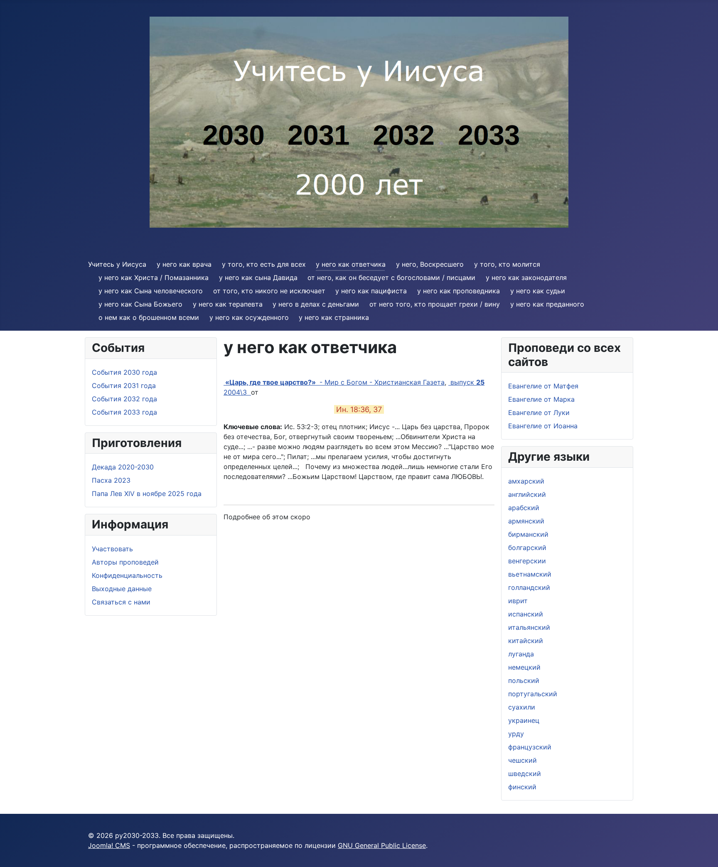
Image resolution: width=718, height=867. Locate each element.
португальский (532, 694)
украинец (523, 720)
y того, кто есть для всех (264, 264)
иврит (518, 601)
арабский (523, 507)
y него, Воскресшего (430, 264)
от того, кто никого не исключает (269, 291)
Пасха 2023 (111, 480)
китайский (525, 640)
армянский (526, 521)
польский (523, 680)
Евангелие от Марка (541, 399)
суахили (521, 707)
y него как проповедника (458, 291)
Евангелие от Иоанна (543, 426)
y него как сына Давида (258, 277)
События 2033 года (124, 412)
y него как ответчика (351, 264)
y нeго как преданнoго (547, 304)
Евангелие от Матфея (543, 386)
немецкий (524, 667)
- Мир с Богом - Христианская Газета (334, 382)
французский (529, 747)
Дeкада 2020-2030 (123, 467)
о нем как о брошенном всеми (148, 317)
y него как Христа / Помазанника (153, 277)
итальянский (529, 627)
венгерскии (527, 561)
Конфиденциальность (127, 575)
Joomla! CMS (109, 845)
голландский (529, 587)
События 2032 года (124, 399)
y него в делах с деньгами (316, 304)
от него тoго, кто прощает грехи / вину (434, 304)
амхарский (526, 481)
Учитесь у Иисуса (117, 264)
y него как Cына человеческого (150, 291)
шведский (524, 773)
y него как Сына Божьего (140, 304)
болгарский (527, 547)
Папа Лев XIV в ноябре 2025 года (147, 493)
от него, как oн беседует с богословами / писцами (391, 277)
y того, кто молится (507, 264)
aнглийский (527, 494)
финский (522, 787)
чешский (522, 760)
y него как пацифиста (371, 291)
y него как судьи (537, 291)
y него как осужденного (249, 317)
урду (516, 733)
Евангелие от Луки (539, 412)
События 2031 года (124, 385)
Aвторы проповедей (125, 562)
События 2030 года (124, 372)
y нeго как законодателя (526, 277)
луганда (521, 654)
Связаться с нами (121, 602)
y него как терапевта (228, 304)
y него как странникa (334, 317)
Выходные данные (122, 589)
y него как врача (184, 264)
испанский (525, 614)
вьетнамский (529, 574)
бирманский (528, 534)
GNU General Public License (382, 845)
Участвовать (112, 549)
